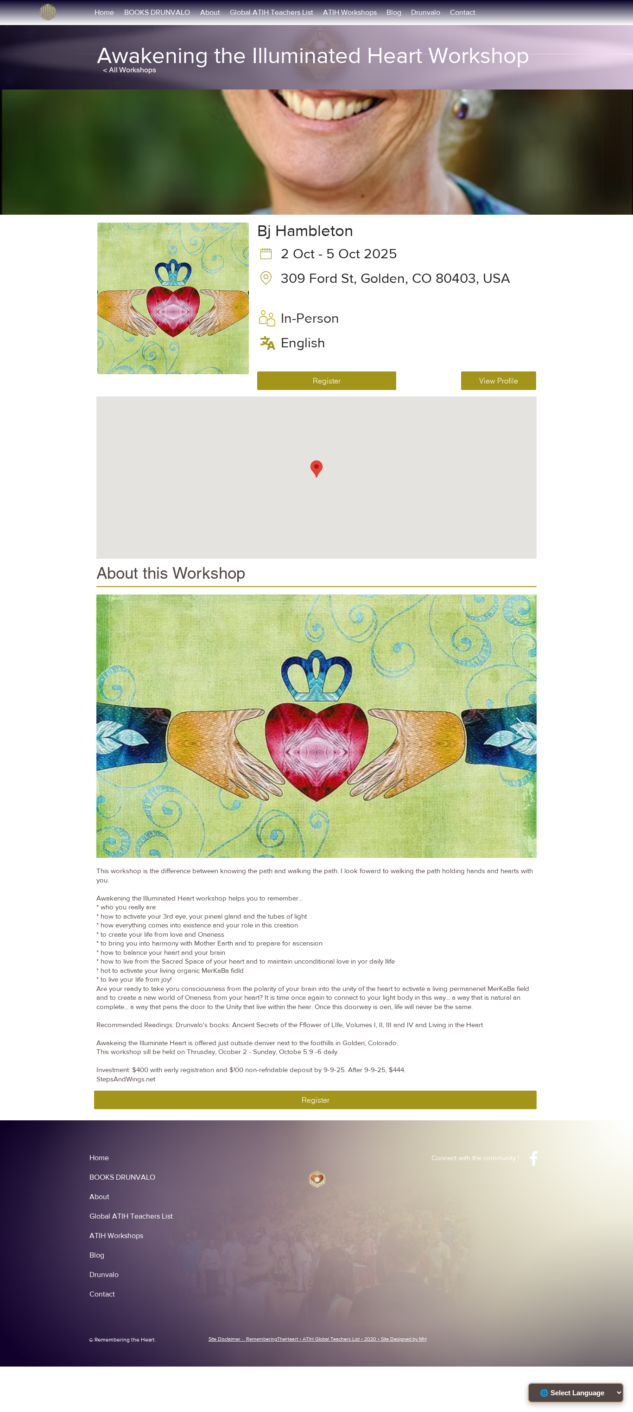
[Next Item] (520, 726)
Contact (102, 1294)
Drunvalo (104, 1274)
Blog (96, 1255)
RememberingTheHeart (272, 1339)
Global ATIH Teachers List (131, 1216)
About (99, 1197)
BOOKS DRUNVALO (122, 1177)
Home (99, 1158)
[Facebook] (534, 1158)
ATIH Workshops (116, 1235)
